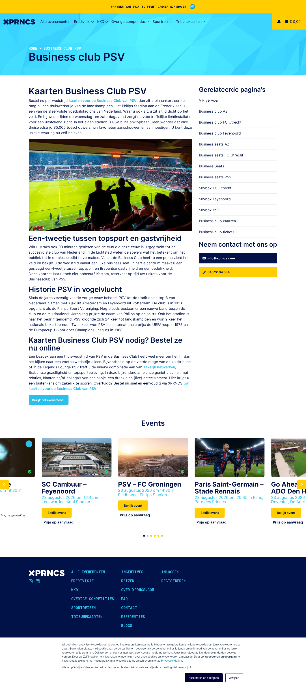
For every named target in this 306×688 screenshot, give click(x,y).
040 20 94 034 (218, 272)
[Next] (301, 484)
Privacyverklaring (171, 660)
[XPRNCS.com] (19, 21)
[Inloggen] (278, 21)
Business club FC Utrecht (220, 122)
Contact (129, 607)
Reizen (127, 580)
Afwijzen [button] (234, 677)
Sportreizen (162, 21)
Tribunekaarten (189, 21)
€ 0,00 (294, 21)
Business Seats (211, 166)
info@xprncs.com (221, 258)
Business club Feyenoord (220, 133)
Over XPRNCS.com (137, 589)
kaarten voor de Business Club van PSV (103, 100)
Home (33, 48)
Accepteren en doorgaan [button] (204, 677)
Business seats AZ (214, 144)
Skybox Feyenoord (215, 199)
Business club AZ (213, 111)
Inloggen (170, 571)
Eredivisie (82, 21)
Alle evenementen (55, 21)
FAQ (124, 598)
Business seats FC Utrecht (221, 155)
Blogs (126, 625)
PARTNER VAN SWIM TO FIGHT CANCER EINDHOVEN (148, 6)
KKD (100, 21)
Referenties (133, 616)
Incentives (132, 571)
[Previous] (4, 484)
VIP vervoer (209, 100)
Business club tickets (216, 232)
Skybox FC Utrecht (215, 188)
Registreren (173, 580)
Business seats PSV (215, 177)
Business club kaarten (217, 221)
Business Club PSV (91, 340)
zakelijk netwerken (159, 367)
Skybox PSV (209, 210)
